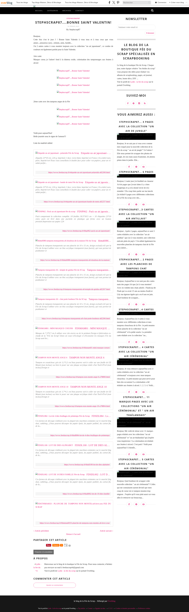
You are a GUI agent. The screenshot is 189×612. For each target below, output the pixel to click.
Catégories (52, 11)
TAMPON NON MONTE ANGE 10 (88, 386)
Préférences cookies (144, 608)
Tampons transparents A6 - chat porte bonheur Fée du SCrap (100, 299)
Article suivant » (106, 531)
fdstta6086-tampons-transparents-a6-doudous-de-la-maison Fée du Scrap (104, 240)
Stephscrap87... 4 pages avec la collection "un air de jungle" (136, 126)
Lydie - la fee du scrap (67, 571)
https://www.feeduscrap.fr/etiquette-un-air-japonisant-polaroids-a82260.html (79, 172)
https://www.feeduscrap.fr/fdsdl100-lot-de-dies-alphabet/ (87, 465)
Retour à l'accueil (73, 534)
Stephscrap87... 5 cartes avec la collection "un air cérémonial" (136, 464)
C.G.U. (110, 608)
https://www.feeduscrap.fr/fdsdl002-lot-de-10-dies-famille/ (86, 494)
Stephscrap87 (73, 18)
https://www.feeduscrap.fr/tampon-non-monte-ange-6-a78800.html (83, 377)
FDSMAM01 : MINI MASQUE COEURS (93, 328)
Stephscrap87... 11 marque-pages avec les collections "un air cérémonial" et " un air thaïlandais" (136, 406)
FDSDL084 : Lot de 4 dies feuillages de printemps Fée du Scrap (101, 416)
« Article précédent (41, 531)
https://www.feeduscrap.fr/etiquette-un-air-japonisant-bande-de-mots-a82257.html (77, 202)
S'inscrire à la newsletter (43, 552)
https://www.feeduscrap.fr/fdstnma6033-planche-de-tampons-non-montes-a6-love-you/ (75, 523)
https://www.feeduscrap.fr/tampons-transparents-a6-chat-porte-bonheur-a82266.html (76, 318)
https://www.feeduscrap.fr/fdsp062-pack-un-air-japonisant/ (86, 231)
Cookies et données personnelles (125, 608)
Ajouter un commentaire (54, 585)
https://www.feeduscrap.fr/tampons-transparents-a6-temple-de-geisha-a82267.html (76, 289)
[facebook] (109, 2)
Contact (79, 11)
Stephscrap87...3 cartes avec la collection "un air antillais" (136, 214)
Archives (66, 11)
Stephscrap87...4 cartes (136, 309)
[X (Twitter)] (113, 2)
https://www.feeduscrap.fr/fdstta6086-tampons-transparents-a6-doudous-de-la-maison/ (75, 260)
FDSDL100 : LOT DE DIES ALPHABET (93, 445)
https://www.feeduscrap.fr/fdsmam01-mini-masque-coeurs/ (86, 348)
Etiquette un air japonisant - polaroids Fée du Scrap (96, 153)
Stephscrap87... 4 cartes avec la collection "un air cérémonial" (136, 352)
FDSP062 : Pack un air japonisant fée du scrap (94, 211)
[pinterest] (118, 2)
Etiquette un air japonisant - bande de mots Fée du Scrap (98, 182)
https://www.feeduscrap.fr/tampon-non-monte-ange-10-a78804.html (82, 406)
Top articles (81, 608)
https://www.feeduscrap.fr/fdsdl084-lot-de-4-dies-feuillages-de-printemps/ (80, 435)
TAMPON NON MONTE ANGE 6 (86, 357)
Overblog (111, 601)
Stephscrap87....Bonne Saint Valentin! (73, 22)
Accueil (39, 11)
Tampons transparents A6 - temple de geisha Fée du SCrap (99, 270)
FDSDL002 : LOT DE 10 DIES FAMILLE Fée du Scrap (99, 474)
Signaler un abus (100, 608)
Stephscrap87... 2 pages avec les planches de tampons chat (136, 264)
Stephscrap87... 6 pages (136, 171)
